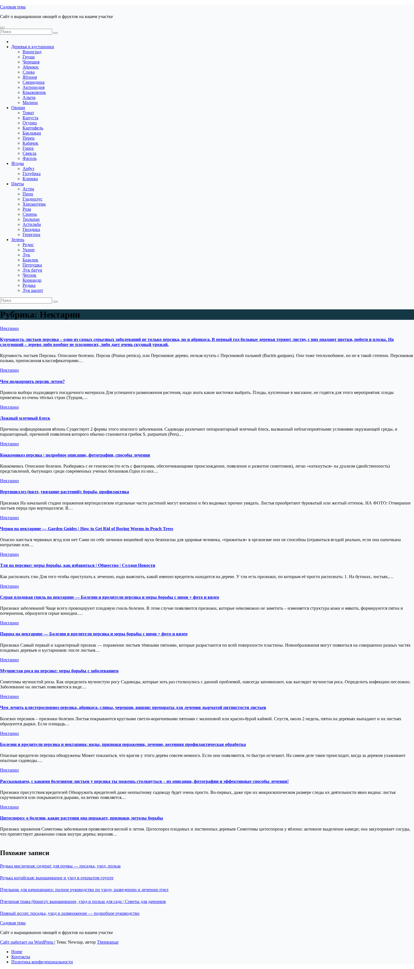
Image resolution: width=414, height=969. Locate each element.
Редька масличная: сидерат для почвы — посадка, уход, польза (60, 866)
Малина (30, 102)
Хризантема (34, 204)
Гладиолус (33, 199)
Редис (28, 244)
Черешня (31, 62)
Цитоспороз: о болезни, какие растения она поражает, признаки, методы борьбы (81, 818)
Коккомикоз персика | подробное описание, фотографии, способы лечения (75, 455)
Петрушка (32, 265)
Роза (27, 209)
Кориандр (32, 280)
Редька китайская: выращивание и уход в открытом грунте (56, 877)
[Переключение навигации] (2, 27)
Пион (28, 193)
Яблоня (30, 77)
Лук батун (32, 270)
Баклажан (32, 133)
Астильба (32, 224)
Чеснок (29, 275)
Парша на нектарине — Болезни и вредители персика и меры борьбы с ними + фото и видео (94, 633)
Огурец (30, 122)
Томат (28, 112)
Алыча (29, 97)
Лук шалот (33, 290)
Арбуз (28, 168)
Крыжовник (34, 92)
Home (16, 951)
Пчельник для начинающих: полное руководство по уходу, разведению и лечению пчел (84, 889)
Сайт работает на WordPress (27, 942)
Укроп (29, 249)
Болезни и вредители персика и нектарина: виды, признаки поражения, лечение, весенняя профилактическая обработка (123, 744)
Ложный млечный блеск (25, 418)
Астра (28, 188)
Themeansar (108, 942)
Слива (29, 72)
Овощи (18, 107)
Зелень (17, 239)
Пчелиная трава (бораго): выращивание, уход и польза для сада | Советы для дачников (83, 901)
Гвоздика (31, 229)
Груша (29, 56)
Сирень (30, 214)
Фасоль (30, 158)
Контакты (20, 956)
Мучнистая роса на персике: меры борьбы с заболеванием (59, 670)
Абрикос (31, 67)
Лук (26, 254)
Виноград (32, 51)
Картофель (33, 127)
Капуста (30, 117)
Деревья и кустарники (32, 46)
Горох (28, 148)
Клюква (30, 178)
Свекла (29, 153)
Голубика (32, 173)
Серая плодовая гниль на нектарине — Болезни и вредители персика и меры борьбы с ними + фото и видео (109, 597)
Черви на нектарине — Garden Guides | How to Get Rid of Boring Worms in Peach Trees (86, 528)
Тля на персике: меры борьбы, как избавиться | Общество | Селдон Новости (77, 565)
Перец (29, 138)
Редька (29, 285)
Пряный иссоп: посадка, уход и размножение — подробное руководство (69, 913)
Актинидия (33, 87)
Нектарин (9, 328)
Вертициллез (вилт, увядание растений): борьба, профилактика (64, 491)
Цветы (17, 183)
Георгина (31, 234)
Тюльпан (31, 219)
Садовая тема (13, 7)
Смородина (33, 82)
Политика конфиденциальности (42, 961)
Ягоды (17, 163)
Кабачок (30, 143)
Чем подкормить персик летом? (32, 381)
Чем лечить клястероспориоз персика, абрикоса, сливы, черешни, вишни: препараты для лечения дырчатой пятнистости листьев (133, 707)
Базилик (30, 259)
